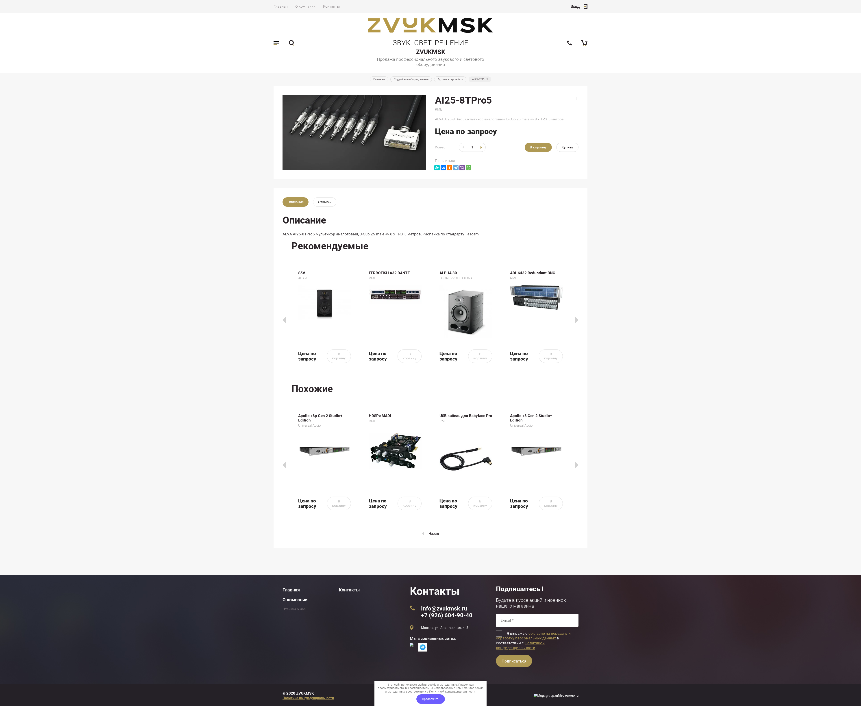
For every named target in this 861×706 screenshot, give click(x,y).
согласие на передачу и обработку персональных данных (533, 635)
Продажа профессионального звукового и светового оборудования (430, 62)
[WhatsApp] (468, 167)
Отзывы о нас (294, 609)
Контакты (331, 6)
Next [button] (576, 320)
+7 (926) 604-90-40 (446, 615)
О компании (305, 6)
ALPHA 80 (448, 273)
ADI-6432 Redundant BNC (532, 273)
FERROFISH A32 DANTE (389, 273)
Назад (433, 533)
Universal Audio (309, 426)
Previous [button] (284, 320)
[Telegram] (456, 167)
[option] (324, 317)
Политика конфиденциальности (308, 698)
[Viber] (462, 167)
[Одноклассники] (449, 167)
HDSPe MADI (380, 415)
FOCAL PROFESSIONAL (456, 278)
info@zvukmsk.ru (444, 608)
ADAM (302, 278)
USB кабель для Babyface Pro (465, 415)
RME (438, 109)
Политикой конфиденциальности (520, 645)
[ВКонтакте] (443, 167)
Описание (295, 202)
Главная (281, 6)
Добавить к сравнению (575, 98)
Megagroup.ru (568, 695)
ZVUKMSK (430, 52)
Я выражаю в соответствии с (533, 640)
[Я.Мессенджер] (437, 167)
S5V (301, 273)
